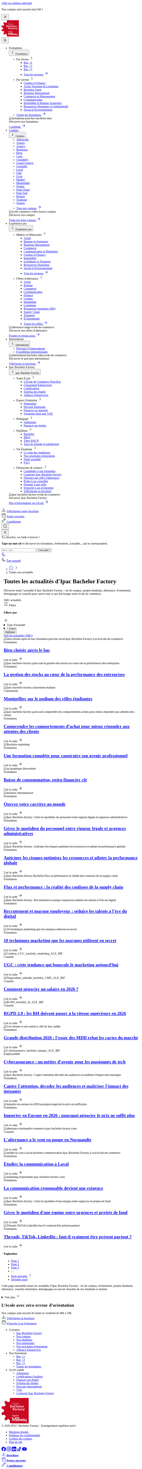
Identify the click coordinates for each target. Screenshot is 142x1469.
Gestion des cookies (20, 1438)
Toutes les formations (28, 1366)
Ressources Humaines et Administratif (46, 106)
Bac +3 (28, 66)
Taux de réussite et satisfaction (41, 444)
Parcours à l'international (30, 348)
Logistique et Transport (37, 261)
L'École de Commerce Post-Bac (42, 381)
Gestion (28, 298)
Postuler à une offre (35, 484)
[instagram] (9, 1450)
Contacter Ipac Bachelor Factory (43, 474)
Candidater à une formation (39, 471)
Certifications (31, 388)
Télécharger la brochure (37, 491)
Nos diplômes (24, 1339)
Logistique (30, 305)
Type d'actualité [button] (16, 625)
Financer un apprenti (36, 410)
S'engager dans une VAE (38, 413)
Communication (33, 99)
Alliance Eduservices (36, 395)
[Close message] (5, 17)
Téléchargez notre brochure (23, 511)
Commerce (30, 248)
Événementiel (32, 318)
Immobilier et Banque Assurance (43, 103)
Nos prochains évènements (39, 456)
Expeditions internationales (32, 351)
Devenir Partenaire (34, 407)
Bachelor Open (32, 89)
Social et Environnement (38, 109)
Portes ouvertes (15, 516)
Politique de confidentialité (24, 1435)
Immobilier (30, 258)
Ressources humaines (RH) (39, 308)
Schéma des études (35, 391)
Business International (36, 93)
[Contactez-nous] (3, 555)
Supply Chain (32, 312)
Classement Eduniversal (38, 385)
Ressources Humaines (36, 264)
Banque (28, 285)
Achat (27, 238)
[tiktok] (19, 1450)
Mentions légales (18, 1432)
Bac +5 (28, 69)
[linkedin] (14, 1450)
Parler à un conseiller (36, 481)
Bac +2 (28, 62)
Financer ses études (35, 425)
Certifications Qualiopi (29, 1376)
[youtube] (24, 1450)
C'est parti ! (44, 550)
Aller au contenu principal (16, 3)
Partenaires (30, 403)
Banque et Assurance (36, 241)
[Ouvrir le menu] (5, 40)
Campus (13, 130)
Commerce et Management (39, 96)
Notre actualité (32, 459)
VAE (19, 1389)
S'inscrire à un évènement (38, 487)
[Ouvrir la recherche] (5, 526)
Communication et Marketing (41, 251)
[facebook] (4, 1450)
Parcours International (29, 1386)
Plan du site (15, 1442)
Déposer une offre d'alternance (41, 477)
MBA (27, 437)
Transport (29, 315)
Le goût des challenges (37, 452)
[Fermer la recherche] (5, 532)
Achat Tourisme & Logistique (41, 86)
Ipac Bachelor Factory (29, 1333)
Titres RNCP (31, 440)
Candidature (14, 521)
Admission (30, 422)
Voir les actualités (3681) (18, 635)
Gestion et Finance (34, 83)
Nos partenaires (25, 1343)
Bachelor (29, 434)
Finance (28, 295)
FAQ (27, 462)
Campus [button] (11, 628)
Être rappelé (14, 560)
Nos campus (23, 1336)
